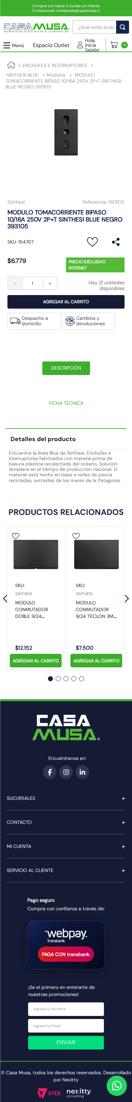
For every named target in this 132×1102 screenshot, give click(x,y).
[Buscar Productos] (124, 27)
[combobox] (100, 27)
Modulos (56, 75)
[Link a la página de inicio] (11, 65)
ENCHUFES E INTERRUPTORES (54, 65)
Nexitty (70, 1080)
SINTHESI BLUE (23, 75)
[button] (91, 45)
